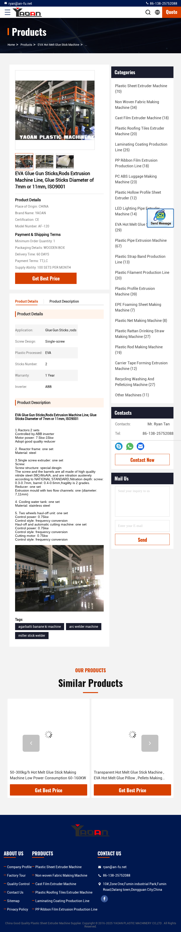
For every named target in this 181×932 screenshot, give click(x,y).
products (26, 44)
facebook (104, 898)
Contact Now (142, 459)
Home (11, 44)
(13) (140, 259)
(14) (137, 211)
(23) (136, 179)
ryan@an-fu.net (20, 3)
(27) (139, 334)
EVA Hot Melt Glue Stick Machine (58, 44)
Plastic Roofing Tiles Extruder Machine (63, 892)
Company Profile (19, 867)
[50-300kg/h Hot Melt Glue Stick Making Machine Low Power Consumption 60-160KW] (48, 734)
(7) (138, 307)
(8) (141, 320)
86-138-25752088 (163, 3)
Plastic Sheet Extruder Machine (58, 867)
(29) (142, 227)
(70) (141, 89)
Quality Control (18, 884)
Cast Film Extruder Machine (55, 884)
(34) (137, 105)
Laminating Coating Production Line (62, 901)
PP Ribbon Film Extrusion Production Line (66, 909)
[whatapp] (130, 446)
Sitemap (13, 901)
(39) (135, 291)
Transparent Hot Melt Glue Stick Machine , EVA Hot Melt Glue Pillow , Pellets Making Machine (129, 775)
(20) (139, 131)
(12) (138, 195)
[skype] (119, 446)
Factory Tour (16, 875)
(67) (141, 243)
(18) (142, 118)
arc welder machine (83, 626)
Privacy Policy (17, 909)
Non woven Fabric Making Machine (61, 875)
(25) (141, 147)
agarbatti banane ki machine (39, 626)
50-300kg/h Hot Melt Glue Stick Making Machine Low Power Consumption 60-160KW (48, 775)
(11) (132, 395)
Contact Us (15, 892)
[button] (31, 743)
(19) (139, 350)
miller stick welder (31, 635)
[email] (140, 446)
